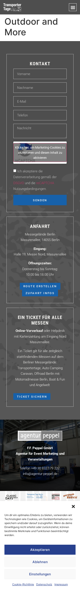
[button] (73, 506)
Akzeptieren (40, 550)
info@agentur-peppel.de (40, 473)
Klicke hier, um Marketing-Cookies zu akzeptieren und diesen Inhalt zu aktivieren (40, 152)
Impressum (61, 584)
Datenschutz (44, 584)
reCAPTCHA (45, 182)
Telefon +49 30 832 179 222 (40, 468)
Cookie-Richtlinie (23, 584)
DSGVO (18, 182)
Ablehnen (40, 562)
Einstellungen (40, 574)
